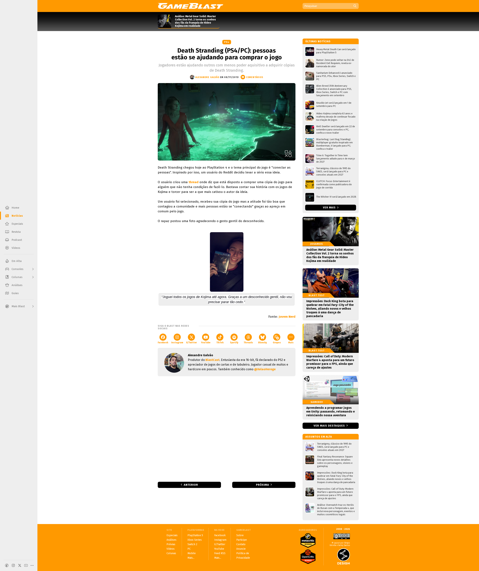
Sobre (240, 535)
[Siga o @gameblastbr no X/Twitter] (19, 565)
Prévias (171, 544)
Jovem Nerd (287, 317)
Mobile (191, 553)
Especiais (172, 535)
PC (189, 548)
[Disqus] (226, 428)
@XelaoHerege (265, 369)
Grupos (277, 342)
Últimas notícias (318, 41)
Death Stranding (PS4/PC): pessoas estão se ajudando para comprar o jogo (226, 54)
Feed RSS (219, 553)
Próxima (262, 484)
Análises (171, 539)
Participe (241, 539)
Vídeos (171, 548)
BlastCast (212, 360)
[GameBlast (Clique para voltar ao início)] (190, 6)
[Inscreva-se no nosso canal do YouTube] (26, 565)
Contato (240, 544)
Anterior (191, 484)
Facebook (163, 342)
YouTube (205, 342)
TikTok (220, 342)
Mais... (190, 557)
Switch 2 (192, 544)
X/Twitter (191, 342)
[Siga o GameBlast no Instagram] (13, 565)
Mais (291, 342)
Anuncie (241, 548)
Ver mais (329, 207)
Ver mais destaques (329, 425)
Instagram (177, 342)
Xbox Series (194, 539)
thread (194, 182)
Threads (248, 342)
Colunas (171, 553)
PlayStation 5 (195, 535)
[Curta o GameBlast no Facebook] (6, 565)
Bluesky (262, 342)
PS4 (226, 42)
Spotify (234, 342)
